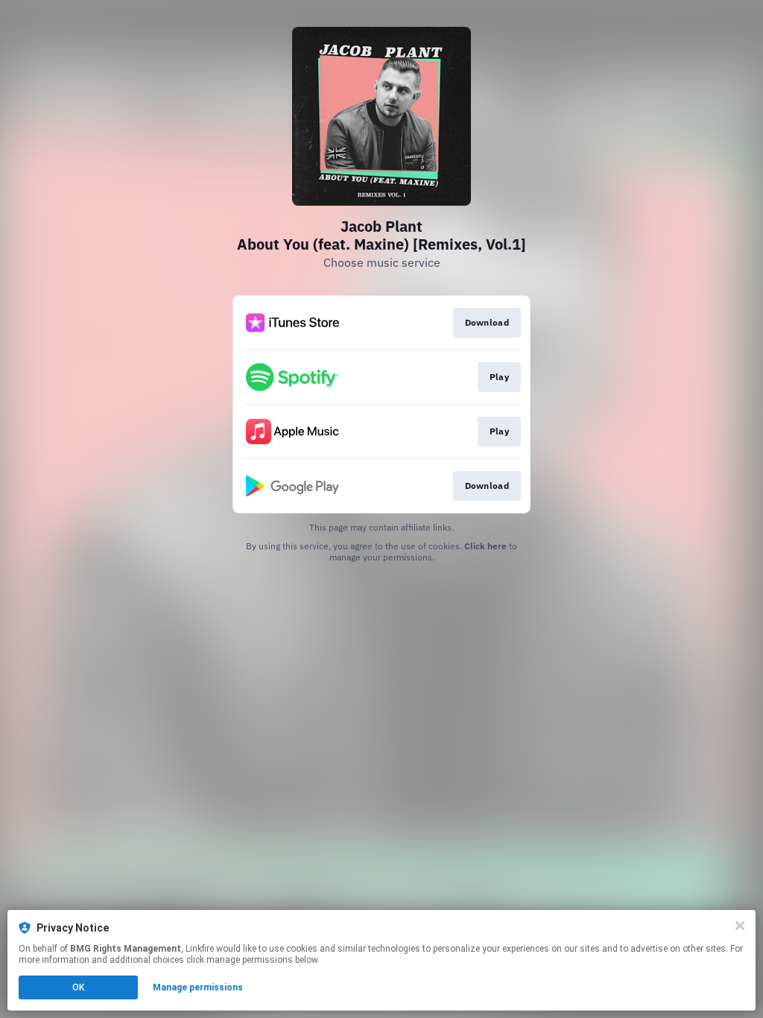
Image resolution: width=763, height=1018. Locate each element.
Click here (485, 545)
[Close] (740, 926)
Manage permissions (198, 987)
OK (78, 987)
